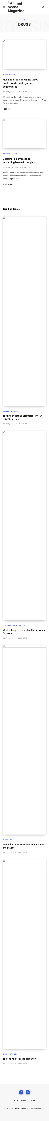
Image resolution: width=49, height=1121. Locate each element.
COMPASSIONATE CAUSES (14, 625)
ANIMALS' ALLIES (10, 154)
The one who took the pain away (19, 1058)
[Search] (43, 7)
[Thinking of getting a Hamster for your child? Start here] (24, 311)
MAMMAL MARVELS (11, 411)
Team (23, 1101)
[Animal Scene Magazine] (17, 7)
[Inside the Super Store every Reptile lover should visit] (24, 740)
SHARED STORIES (10, 1054)
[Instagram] (28, 1092)
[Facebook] (21, 1092)
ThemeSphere (20, 1109)
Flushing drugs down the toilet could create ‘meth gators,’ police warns (20, 83)
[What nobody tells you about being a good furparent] (24, 525)
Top (25, 1116)
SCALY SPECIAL (9, 74)
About (15, 1101)
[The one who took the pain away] (24, 954)
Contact (32, 1101)
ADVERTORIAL (9, 840)
